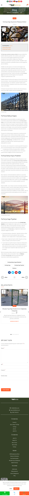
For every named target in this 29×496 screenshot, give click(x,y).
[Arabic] (8, 1)
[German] (14, 1)
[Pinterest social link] (16, 272)
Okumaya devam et (14, 321)
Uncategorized (15, 12)
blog (21, 12)
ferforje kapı (7, 265)
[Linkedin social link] (19, 272)
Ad (2, 364)
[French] (12, 1)
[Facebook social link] (9, 272)
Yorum (2, 348)
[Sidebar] (2, 150)
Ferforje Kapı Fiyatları (19, 265)
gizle (11, 45)
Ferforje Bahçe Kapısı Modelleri (14, 262)
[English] (10, 1)
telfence (14, 268)
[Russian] (17, 1)
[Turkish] (21, 1)
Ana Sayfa (9, 12)
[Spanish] (19, 1)
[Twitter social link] (12, 272)
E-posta (3, 370)
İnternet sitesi (4, 375)
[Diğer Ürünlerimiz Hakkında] (14, 277)
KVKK (11, 488)
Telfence (22, 253)
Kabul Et (16, 488)
